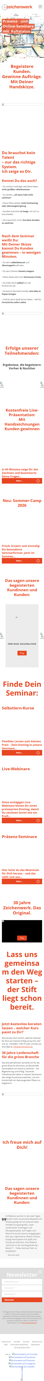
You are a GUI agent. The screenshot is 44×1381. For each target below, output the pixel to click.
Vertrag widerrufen (22, 1347)
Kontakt (17, 1341)
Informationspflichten (19, 1344)
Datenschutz (37, 1341)
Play (22, 653)
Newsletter (35, 1344)
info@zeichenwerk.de (23, 1046)
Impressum (6, 1341)
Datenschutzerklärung (29, 1323)
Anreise (26, 1341)
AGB (5, 1344)
